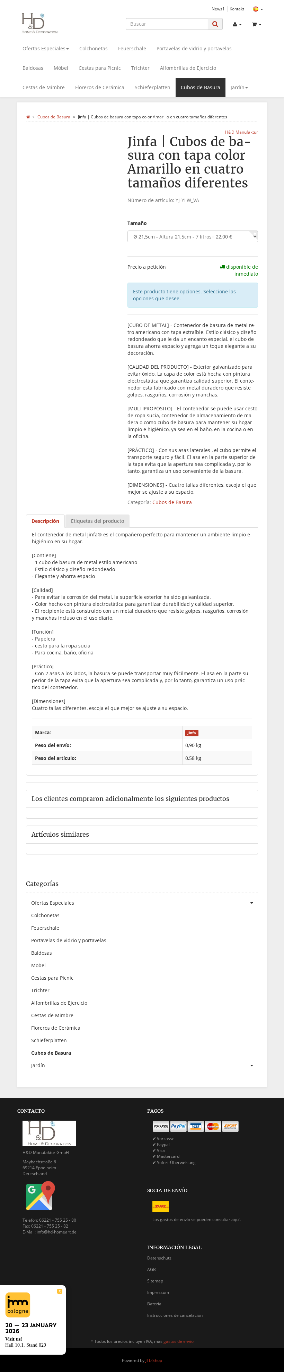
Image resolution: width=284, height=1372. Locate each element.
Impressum (158, 1292)
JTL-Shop (153, 1360)
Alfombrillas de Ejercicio (188, 68)
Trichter (140, 68)
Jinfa (191, 732)
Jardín (238, 87)
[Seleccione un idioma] (258, 9)
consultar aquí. (226, 1219)
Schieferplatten (152, 87)
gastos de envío (178, 1341)
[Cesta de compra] (257, 24)
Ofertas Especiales (44, 48)
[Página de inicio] (28, 117)
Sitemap (155, 1281)
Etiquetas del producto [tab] (97, 521)
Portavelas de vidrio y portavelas (194, 48)
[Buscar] (215, 23)
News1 (218, 8)
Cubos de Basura (200, 87)
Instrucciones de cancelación (175, 1315)
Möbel (61, 68)
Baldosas (33, 68)
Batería (154, 1304)
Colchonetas (93, 48)
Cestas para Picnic (100, 68)
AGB (151, 1269)
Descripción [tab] (45, 521)
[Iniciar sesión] (237, 24)
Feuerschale (132, 48)
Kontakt (237, 8)
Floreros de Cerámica (99, 87)
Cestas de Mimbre (44, 87)
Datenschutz (159, 1258)
